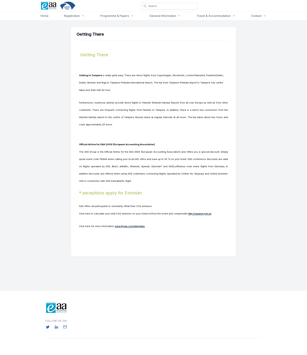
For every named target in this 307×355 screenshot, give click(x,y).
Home (45, 16)
